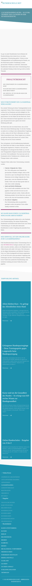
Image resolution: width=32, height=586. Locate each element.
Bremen (4, 540)
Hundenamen (6, 513)
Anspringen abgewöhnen (10, 477)
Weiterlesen (5, 320)
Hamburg (4, 543)
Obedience (5, 493)
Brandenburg (6, 537)
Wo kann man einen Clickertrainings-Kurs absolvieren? (15, 89)
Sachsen (4, 563)
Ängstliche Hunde (8, 502)
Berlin (3, 534)
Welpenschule (6, 521)
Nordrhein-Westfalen (9, 555)
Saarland (5, 560)
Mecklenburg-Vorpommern (11, 549)
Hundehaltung (6, 510)
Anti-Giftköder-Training (10, 479)
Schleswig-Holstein (8, 569)
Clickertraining (7, 485)
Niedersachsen (6, 552)
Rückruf (4, 496)
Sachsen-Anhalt (7, 566)
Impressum (25, 579)
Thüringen (5, 572)
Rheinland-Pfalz (7, 557)
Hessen (3, 546)
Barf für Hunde (7, 505)
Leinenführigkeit (7, 488)
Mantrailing (6, 490)
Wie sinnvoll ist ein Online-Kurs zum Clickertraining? (15, 94)
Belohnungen (6, 508)
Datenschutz (16, 581)
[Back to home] (11, 4)
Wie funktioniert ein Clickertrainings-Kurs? (15, 85)
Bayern (4, 531)
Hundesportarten (7, 518)
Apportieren (5, 482)
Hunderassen (6, 516)
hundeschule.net (13, 579)
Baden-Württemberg (9, 528)
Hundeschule (9, 244)
